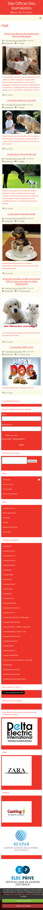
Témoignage (7, 665)
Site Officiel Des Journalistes (21, 5)
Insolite (22, 43)
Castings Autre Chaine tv (11, 608)
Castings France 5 (9, 565)
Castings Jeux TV (9, 613)
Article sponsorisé (25, 291)
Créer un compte (6, 439)
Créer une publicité (10, 494)
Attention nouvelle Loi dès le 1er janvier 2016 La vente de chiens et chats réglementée (21, 281)
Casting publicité (9, 650)
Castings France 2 (9, 551)
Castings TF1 (7, 546)
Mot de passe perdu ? (19, 439)
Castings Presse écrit (10, 641)
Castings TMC (7, 589)
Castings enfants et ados (11, 636)
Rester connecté (11, 435)
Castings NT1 (7, 594)
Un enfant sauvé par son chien (21, 100)
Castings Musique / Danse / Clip (14, 632)
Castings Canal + (9, 598)
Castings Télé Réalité (10, 655)
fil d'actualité (7, 489)
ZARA (4, 752)
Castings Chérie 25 (9, 603)
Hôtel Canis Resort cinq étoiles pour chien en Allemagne (21, 35)
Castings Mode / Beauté (11, 622)
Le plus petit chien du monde (21, 214)
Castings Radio (8, 646)
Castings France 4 (9, 560)
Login (4, 414)
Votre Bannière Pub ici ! (11, 401)
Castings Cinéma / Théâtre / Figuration (16, 627)
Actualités (6, 518)
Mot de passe (6, 425)
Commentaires (8, 43)
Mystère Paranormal (10, 527)
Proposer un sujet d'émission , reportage (17, 660)
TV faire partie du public (11, 669)
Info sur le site (8, 484)
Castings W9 (7, 579)
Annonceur (21, 480)
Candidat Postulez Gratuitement (14, 679)
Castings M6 (7, 570)
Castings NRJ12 (8, 575)
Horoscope (7, 532)
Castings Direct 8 (9, 584)
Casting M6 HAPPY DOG (21, 347)
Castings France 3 (9, 556)
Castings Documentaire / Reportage (16, 617)
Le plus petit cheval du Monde (21, 154)
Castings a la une (25, 354)
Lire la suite (8, 95)
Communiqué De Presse (11, 674)
